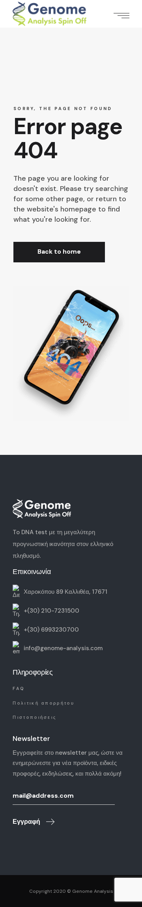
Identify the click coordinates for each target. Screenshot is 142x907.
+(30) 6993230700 (51, 629)
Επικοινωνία (32, 571)
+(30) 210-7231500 (51, 610)
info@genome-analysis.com (63, 648)
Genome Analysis (92, 891)
